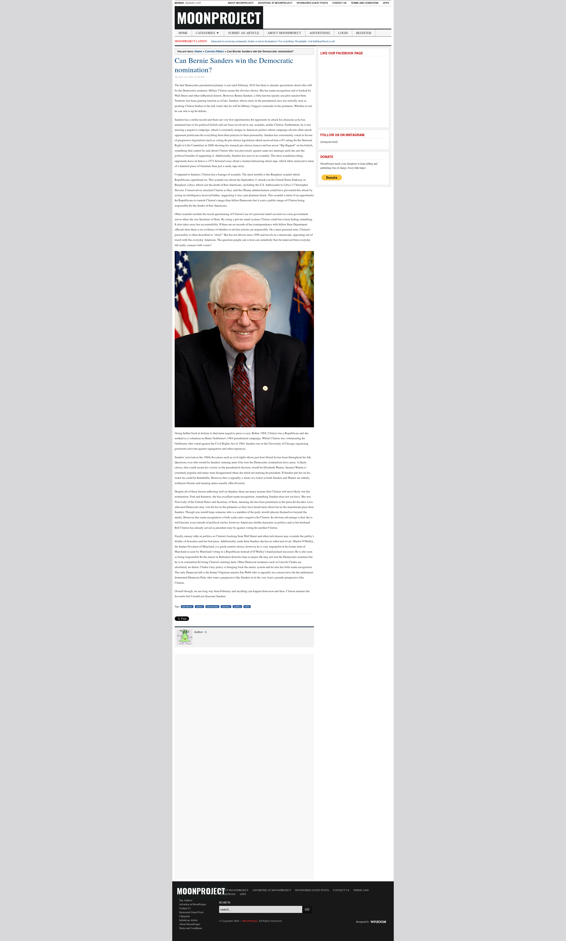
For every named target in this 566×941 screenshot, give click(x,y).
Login (343, 33)
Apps (386, 2)
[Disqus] (244, 709)
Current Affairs (214, 51)
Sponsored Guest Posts (312, 2)
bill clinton (187, 606)
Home (183, 33)
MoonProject (219, 17)
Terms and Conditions (365, 2)
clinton (199, 606)
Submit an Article (243, 33)
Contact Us (339, 2)
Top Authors (185, 900)
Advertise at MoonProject (275, 2)
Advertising (319, 33)
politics (237, 606)
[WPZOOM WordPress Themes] (378, 921)
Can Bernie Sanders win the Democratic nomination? (234, 64)
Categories (205, 33)
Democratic (212, 606)
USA (247, 606)
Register (363, 33)
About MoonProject (241, 2)
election (226, 606)
